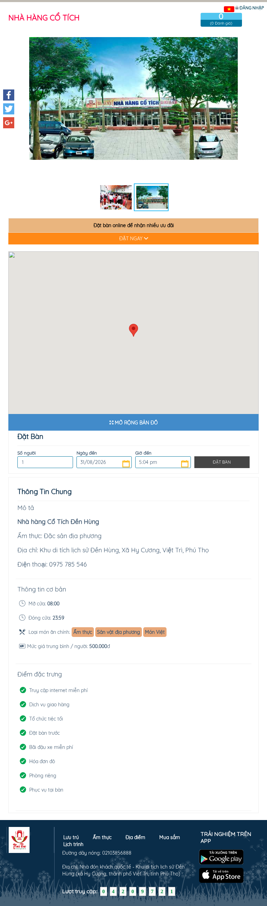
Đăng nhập (252, 7)
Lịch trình (73, 844)
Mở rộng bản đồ (135, 423)
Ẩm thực (102, 837)
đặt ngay (131, 238)
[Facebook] (9, 95)
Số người (26, 453)
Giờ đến (143, 453)
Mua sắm (169, 837)
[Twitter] (9, 109)
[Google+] (9, 123)
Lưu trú (71, 837)
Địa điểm (135, 837)
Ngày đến (86, 453)
